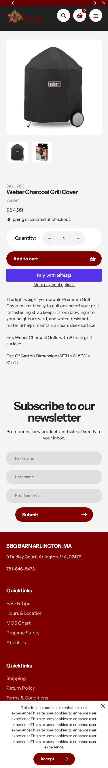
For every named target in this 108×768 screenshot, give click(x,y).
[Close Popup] (103, 705)
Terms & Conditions (27, 698)
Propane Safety (22, 633)
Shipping (15, 219)
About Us (16, 642)
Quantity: (25, 238)
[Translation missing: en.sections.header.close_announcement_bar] (104, 3)
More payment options (54, 284)
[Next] (95, 3)
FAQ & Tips (18, 603)
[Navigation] (95, 15)
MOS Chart (18, 623)
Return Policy (20, 688)
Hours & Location (24, 613)
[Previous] (13, 3)
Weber (12, 200)
